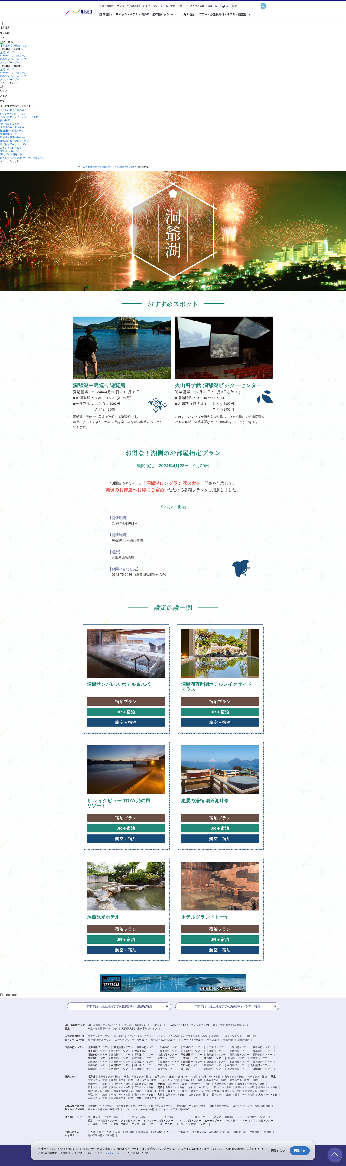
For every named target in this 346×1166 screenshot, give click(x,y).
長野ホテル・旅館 (223, 1083)
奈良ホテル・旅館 (268, 1087)
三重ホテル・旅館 (144, 1087)
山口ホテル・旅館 (144, 1094)
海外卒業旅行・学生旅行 (101, 1135)
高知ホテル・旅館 (154, 1091)
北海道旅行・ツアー (99, 1047)
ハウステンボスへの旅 (195, 1036)
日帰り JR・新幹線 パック (135, 1025)
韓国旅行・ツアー (234, 1117)
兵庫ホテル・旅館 (244, 1087)
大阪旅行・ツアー (97, 1061)
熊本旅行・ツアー (167, 1069)
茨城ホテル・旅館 (192, 1080)
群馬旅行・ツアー (262, 1051)
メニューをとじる (9, 83)
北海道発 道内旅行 (13, 49)
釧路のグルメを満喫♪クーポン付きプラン (22, 157)
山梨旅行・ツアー (216, 1054)
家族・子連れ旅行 (124, 1131)
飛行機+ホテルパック (99, 1039)
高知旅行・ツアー (239, 1061)
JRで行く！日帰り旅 (11, 154)
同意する (299, 1150)
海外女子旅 (240, 1131)
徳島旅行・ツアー (216, 1061)
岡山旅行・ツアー (144, 1065)
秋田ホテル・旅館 (210, 1076)
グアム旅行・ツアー (262, 1120)
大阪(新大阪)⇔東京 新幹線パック (139, 1028)
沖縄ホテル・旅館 (154, 1098)
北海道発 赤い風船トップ (13, 45)
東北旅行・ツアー (123, 1047)
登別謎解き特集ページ (12, 130)
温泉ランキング (233, 1036)
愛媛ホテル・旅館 (200, 1091)
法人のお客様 (197, 6)
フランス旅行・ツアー (172, 1117)
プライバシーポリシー (114, 1153)
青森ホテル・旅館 (141, 1076)
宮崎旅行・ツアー (213, 1069)
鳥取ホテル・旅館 (97, 1094)
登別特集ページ (8, 134)
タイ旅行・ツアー (130, 1120)
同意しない (278, 1150)
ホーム (81, 166)
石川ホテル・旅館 (120, 1083)
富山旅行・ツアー (120, 1054)
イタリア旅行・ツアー (116, 1117)
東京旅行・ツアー (120, 1051)
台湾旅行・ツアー (257, 1117)
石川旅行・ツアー (144, 1054)
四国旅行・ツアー (192, 1061)
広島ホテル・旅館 (255, 1091)
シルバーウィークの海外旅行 (138, 1109)
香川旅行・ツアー (262, 1061)
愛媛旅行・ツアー (97, 1065)
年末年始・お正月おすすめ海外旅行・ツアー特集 (227, 1006)
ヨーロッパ (94, 1117)
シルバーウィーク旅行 (191, 1039)
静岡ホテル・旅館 (255, 1083)
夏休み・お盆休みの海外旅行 (103, 1109)
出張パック (160, 1025)
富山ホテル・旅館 (97, 1083)
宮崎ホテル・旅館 (97, 1098)
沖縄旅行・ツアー (262, 1069)
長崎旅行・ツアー (144, 1069)
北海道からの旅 (125, 166)
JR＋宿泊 (126, 712)
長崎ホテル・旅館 (221, 1094)
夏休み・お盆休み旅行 (163, 1039)
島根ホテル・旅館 (120, 1094)
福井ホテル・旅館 (144, 1083)
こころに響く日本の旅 (12, 110)
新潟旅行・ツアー (239, 1054)
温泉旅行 (216, 1036)
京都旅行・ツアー (260, 1058)
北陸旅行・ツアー (97, 1054)
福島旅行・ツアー (262, 1047)
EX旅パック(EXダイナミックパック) (189, 1025)
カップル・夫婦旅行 (177, 1131)
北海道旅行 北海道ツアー (101, 166)
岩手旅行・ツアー (169, 1047)
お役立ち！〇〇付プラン (13, 55)
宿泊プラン (126, 701)
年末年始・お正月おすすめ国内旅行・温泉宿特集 (119, 1006)
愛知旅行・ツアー (167, 1058)
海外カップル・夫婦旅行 (205, 1131)
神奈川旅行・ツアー (145, 1051)
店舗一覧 (212, 6)
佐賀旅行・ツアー (120, 1069)
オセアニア (166, 1124)
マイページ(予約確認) (128, 6)
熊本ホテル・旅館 (244, 1094)
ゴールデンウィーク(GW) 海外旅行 (251, 1105)
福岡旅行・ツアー (97, 1069)
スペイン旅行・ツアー (144, 1117)
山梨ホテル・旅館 (177, 1083)
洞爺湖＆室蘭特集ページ (13, 137)
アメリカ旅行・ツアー (144, 1124)
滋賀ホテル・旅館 (175, 1087)
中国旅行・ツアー (120, 1065)
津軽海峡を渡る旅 (9, 123)
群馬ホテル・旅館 (239, 1080)
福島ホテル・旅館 (257, 1076)
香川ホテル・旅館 (177, 1091)
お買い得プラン (8, 52)
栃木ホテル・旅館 (216, 1080)
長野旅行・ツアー (262, 1054)
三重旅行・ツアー (190, 1058)
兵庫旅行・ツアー (120, 1061)
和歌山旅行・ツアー (168, 1061)
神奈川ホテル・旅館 (122, 1080)
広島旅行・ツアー (167, 1065)
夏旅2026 (5, 120)
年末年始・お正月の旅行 (236, 1039)
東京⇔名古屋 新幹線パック (102, 1028)
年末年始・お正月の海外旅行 (174, 1109)
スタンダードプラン (11, 62)
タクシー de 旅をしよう (13, 113)
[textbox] (246, 6)
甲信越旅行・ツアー (191, 1054)
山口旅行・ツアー (236, 1065)
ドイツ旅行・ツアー (199, 1117)
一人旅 (91, 1131)
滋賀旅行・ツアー (236, 1058)
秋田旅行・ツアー (216, 1047)
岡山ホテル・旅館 (231, 1091)
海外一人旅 (105, 1131)
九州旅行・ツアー (260, 1065)
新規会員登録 (106, 6)
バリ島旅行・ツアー (99, 1124)
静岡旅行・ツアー (120, 1058)
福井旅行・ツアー (167, 1054)
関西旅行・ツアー (213, 1058)
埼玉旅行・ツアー (169, 1051)
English (224, 6)
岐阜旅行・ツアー (144, 1058)
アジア (217, 1117)
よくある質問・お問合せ (174, 6)
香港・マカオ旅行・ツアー (102, 1120)
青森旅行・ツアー (146, 1047)
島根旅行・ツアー (213, 1065)
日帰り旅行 (252, 1036)
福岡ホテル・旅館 (175, 1094)
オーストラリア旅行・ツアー (191, 1124)
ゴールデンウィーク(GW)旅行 (131, 1039)
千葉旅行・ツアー (192, 1051)
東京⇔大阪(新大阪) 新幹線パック (231, 1025)
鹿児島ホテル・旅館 (122, 1098)
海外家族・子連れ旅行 (150, 1131)
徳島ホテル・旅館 (131, 1091)
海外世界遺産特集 (219, 1105)
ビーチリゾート (213, 1120)
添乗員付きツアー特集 (100, 1105)
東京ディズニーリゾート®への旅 (105, 1036)
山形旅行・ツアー (239, 1047)
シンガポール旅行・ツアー (158, 1120)
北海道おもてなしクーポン (14, 140)
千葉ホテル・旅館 (169, 1080)
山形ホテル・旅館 (234, 1076)
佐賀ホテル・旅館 (198, 1094)
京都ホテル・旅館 (198, 1087)
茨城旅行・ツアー (216, 1051)
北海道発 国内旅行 (13, 66)
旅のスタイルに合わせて (13, 59)
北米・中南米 (121, 1124)
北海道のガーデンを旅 (12, 127)
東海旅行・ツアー (97, 1058)
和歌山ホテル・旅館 (99, 1091)
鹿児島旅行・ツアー (238, 1069)
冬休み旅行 (213, 1039)
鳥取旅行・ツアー (190, 1065)
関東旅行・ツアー (97, 1051)
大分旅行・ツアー (190, 1069)
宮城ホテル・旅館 (187, 1076)
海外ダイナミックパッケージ (131, 1105)
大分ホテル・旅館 (268, 1094)
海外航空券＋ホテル (162, 1105)
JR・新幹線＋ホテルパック (102, 1025)
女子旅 (226, 1131)
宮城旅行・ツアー (192, 1047)
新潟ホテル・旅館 (200, 1083)
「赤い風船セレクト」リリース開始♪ (20, 117)
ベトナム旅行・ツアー (189, 1120)
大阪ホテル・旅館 (221, 1087)
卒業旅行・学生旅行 (260, 1131)
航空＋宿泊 (126, 722)
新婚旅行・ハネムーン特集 (191, 1105)
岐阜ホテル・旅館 (97, 1087)
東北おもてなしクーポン (13, 144)
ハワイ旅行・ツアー (236, 1120)
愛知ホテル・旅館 (120, 1087)
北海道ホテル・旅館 (109, 1076)
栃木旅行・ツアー (239, 1051)
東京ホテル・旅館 (97, 1080)
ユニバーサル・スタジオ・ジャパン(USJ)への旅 (153, 1036)
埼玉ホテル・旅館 (146, 1080)
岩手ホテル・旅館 (164, 1076)
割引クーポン (150, 6)
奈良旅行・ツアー (144, 1061)
